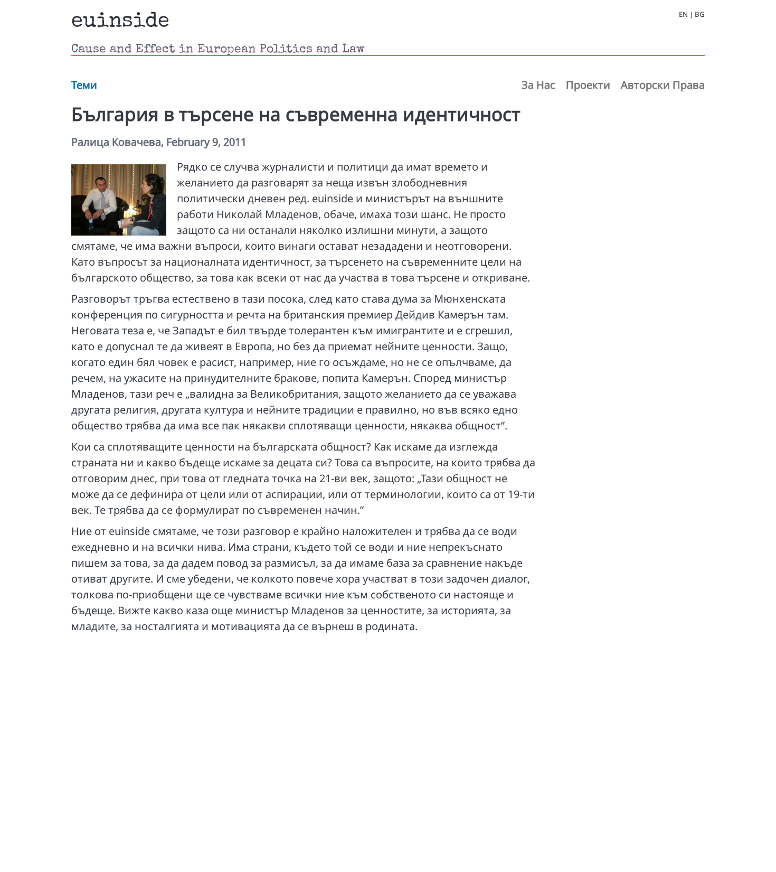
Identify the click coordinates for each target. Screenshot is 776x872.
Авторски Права (663, 85)
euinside (120, 22)
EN (683, 14)
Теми (84, 85)
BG (700, 14)
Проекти (588, 85)
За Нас (538, 85)
